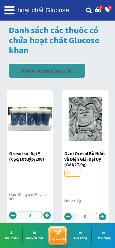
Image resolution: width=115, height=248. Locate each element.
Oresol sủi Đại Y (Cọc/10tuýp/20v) (26, 156)
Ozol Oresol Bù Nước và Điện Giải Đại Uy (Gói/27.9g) (84, 159)
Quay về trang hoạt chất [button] (48, 70)
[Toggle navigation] (9, 10)
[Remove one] (13, 215)
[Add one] (47, 215)
